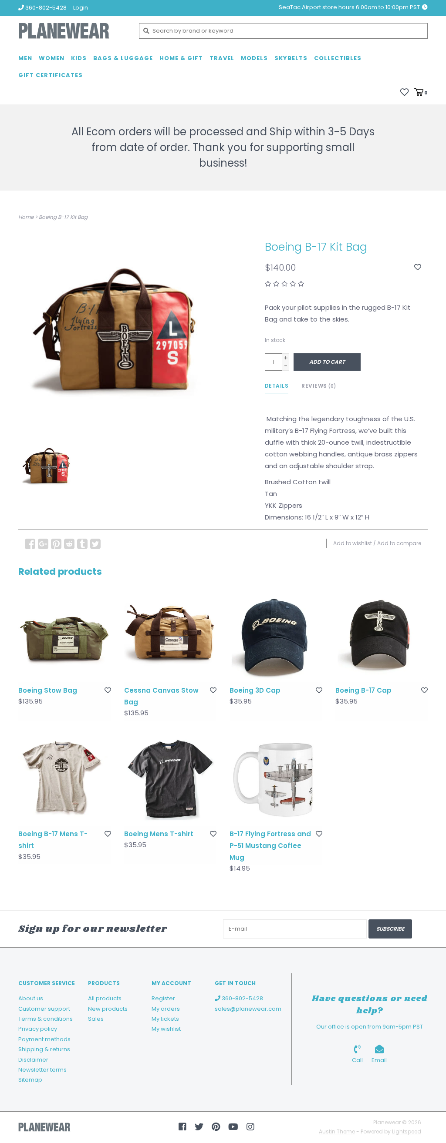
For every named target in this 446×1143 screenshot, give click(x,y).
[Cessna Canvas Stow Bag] (170, 636)
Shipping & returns (44, 1049)
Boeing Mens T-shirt (158, 833)
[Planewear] (72, 31)
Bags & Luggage (123, 58)
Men (25, 58)
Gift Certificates (50, 75)
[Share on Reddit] (69, 544)
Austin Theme (337, 1131)
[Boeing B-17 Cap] (381, 636)
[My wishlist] (404, 92)
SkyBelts (290, 58)
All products (105, 998)
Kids (79, 58)
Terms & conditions (45, 1019)
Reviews (318, 385)
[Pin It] (56, 544)
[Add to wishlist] (417, 267)
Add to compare (399, 543)
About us (30, 998)
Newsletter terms (42, 1070)
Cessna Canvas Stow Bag (161, 696)
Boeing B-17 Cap (363, 690)
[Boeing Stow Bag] (64, 636)
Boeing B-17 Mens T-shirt (53, 839)
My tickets (165, 1019)
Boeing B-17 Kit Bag (63, 217)
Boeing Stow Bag (47, 690)
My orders (166, 1009)
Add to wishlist (352, 543)
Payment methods (44, 1039)
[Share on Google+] (43, 544)
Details (277, 385)
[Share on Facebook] (30, 544)
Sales (96, 1019)
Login (80, 7)
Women (51, 58)
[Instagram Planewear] (250, 1127)
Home (26, 217)
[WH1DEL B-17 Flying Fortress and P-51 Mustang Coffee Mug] (276, 780)
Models (254, 58)
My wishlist (166, 1029)
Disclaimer (33, 1060)
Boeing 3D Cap (255, 690)
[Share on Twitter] (95, 544)
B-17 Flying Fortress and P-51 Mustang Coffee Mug (270, 845)
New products (108, 1009)
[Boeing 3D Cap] (276, 636)
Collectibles (338, 58)
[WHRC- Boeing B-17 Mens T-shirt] (64, 780)
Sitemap (30, 1080)
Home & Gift (181, 58)
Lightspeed (406, 1131)
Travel (221, 58)
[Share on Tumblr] (82, 544)
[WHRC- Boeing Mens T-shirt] (170, 780)
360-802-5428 (241, 998)
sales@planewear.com (248, 1009)
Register (163, 998)
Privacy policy (37, 1029)
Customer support (44, 1009)
